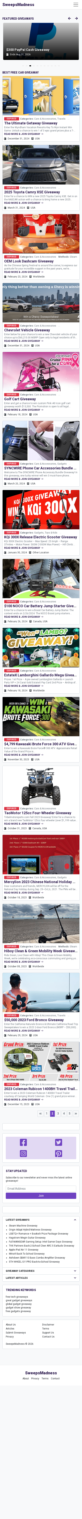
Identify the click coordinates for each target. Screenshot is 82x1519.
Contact (55, 1378)
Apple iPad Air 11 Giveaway (23, 1249)
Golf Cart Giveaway (20, 399)
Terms (45, 1328)
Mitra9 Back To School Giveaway (27, 1253)
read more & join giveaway (22, 134)
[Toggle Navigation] (76, 5)
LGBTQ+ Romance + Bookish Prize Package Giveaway (38, 1233)
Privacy (10, 1336)
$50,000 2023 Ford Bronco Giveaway (34, 1020)
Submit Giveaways (16, 1332)
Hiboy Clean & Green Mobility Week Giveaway (41, 951)
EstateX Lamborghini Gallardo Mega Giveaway (42, 675)
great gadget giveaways (19, 1300)
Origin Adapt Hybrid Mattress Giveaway (30, 1229)
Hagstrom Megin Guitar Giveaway (27, 1237)
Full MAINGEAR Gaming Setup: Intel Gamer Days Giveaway (40, 1241)
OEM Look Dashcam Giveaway (29, 261)
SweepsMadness (18, 4)
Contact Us (48, 1336)
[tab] (23, 65)
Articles (10, 1328)
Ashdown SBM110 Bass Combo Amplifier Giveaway (37, 1257)
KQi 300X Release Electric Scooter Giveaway (40, 537)
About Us (11, 1324)
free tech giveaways (17, 1296)
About (25, 1378)
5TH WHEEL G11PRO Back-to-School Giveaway (34, 1261)
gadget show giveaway (18, 1307)
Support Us (48, 1332)
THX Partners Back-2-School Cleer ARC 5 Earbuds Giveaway (41, 1245)
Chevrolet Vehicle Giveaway (27, 330)
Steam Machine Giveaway (23, 1225)
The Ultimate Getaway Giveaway (30, 123)
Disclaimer (48, 1324)
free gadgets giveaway (18, 1311)
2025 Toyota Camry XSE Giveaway (32, 192)
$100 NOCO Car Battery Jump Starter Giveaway (43, 606)
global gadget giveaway (19, 1304)
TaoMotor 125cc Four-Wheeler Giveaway (37, 813)
